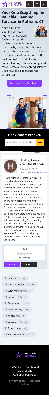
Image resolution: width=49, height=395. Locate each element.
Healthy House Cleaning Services (32, 162)
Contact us (32, 366)
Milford (15, 315)
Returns (35, 380)
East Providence (20, 334)
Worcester (17, 322)
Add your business (24, 375)
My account (24, 370)
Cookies (24, 384)
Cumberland (18, 309)
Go (40, 142)
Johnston (16, 278)
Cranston (16, 297)
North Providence (20, 284)
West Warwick (19, 290)
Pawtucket (17, 328)
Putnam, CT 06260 (29, 169)
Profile (12, 264)
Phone (29, 264)
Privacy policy (17, 380)
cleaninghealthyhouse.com (33, 172)
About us (15, 366)
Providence (17, 303)
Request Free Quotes (23, 83)
